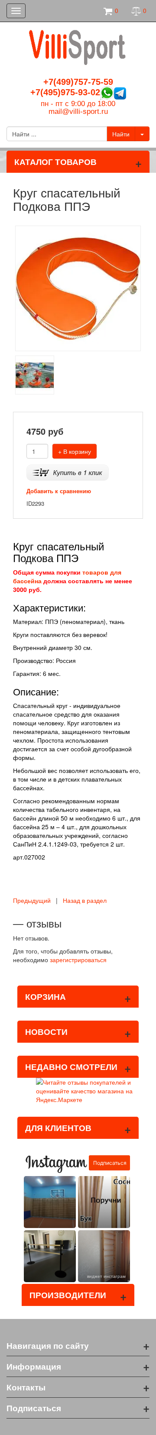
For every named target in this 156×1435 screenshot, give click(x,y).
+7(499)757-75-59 (78, 82)
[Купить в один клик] (67, 472)
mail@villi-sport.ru (78, 111)
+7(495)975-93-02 (65, 92)
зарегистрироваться (78, 959)
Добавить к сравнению (58, 491)
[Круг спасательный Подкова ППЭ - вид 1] (34, 373)
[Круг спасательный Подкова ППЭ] (78, 287)
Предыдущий (32, 900)
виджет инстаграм (106, 1276)
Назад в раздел (85, 900)
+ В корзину (74, 451)
